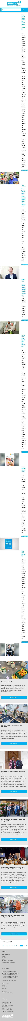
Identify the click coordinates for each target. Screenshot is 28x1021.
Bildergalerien (5, 983)
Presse (3, 956)
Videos (3, 985)
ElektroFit (23, 280)
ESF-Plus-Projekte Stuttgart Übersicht (10, 973)
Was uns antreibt (23, 553)
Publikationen (5, 986)
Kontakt (3, 959)
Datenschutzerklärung (7, 992)
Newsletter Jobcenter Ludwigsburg (10, 976)
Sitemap (4, 957)
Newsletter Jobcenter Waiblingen (9, 974)
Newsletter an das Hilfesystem (9, 980)
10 (21, 945)
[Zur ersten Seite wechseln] (3, 945)
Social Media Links (6, 954)
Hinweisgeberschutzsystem (8, 962)
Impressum (4, 991)
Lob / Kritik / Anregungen (8, 960)
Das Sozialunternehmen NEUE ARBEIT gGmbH (23, 22)
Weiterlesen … (14, 697)
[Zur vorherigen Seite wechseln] (7, 945)
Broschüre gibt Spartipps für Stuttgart (23, 340)
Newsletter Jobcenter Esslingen (9, 977)
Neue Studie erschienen (23, 469)
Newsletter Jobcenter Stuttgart (9, 971)
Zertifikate (4, 988)
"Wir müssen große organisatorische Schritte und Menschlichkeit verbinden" (23, 195)
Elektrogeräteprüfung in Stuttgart (23, 290)
